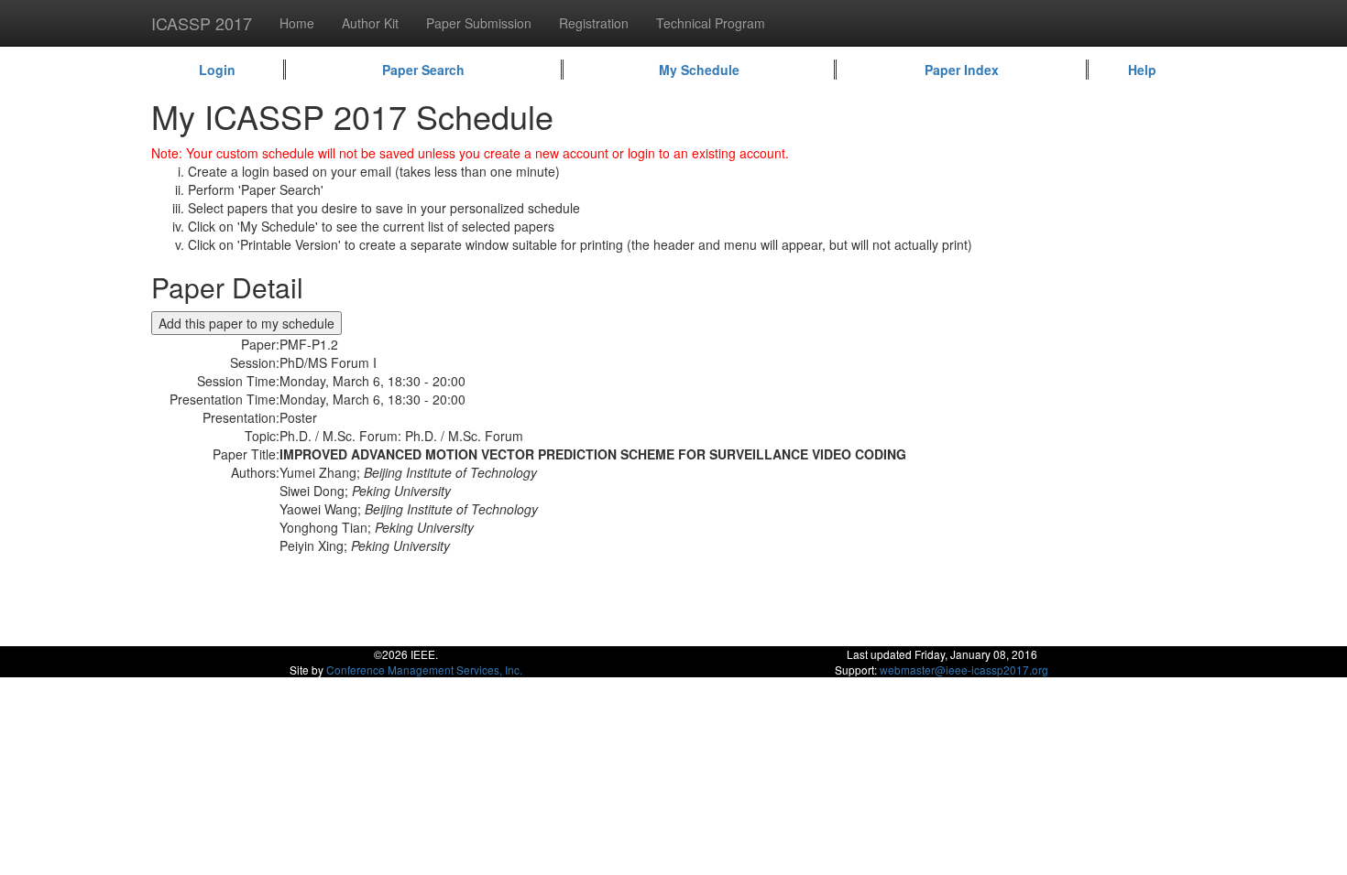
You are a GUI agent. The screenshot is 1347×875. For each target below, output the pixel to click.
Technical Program (710, 23)
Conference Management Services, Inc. (424, 669)
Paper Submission (478, 23)
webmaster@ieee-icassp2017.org (964, 669)
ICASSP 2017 (201, 23)
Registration (594, 23)
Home (296, 23)
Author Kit (370, 23)
